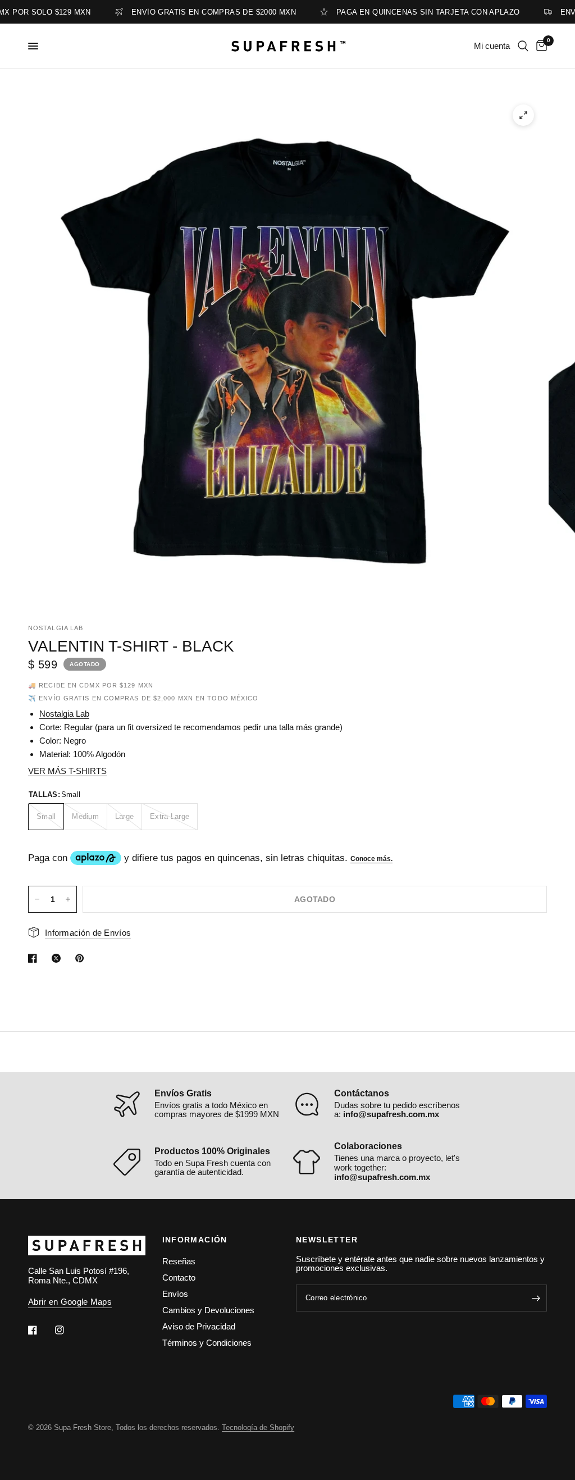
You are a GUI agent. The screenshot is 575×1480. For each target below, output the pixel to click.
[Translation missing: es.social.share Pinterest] (82, 958)
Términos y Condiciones (207, 1342)
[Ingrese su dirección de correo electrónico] (535, 1298)
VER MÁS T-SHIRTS (67, 771)
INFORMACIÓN (194, 1240)
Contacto (178, 1277)
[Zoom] (523, 115)
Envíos (175, 1294)
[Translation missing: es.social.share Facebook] (35, 958)
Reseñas (178, 1261)
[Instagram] (67, 1330)
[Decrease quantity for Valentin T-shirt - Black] (37, 899)
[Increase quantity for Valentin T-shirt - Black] (68, 899)
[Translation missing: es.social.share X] (58, 958)
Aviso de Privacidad (198, 1326)
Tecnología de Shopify (258, 1427)
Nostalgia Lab (64, 713)
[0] (539, 46)
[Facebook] (40, 1330)
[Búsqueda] (523, 46)
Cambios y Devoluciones (208, 1310)
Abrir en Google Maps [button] (70, 1301)
